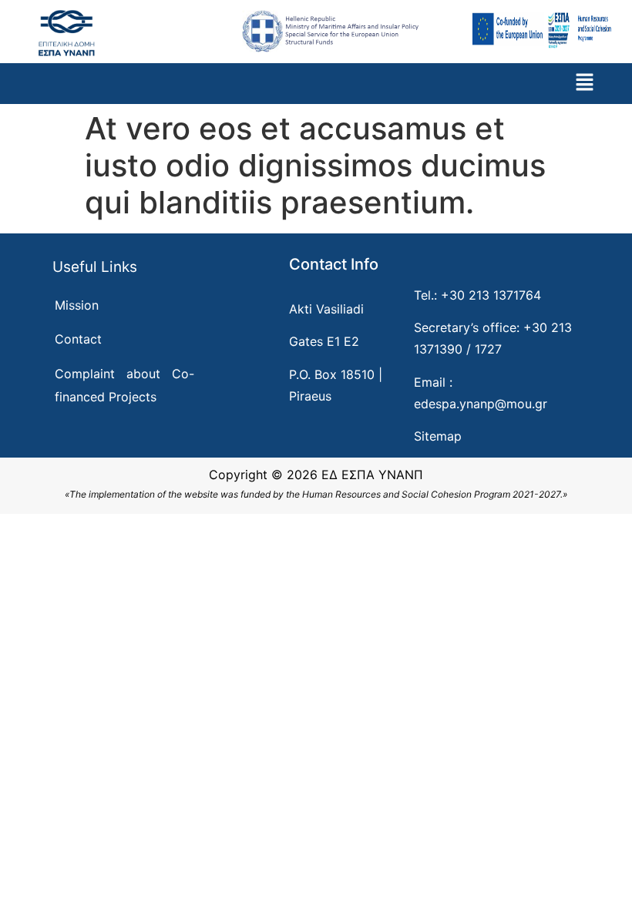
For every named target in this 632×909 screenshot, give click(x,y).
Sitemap (438, 436)
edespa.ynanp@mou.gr (480, 403)
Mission (77, 305)
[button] (584, 83)
